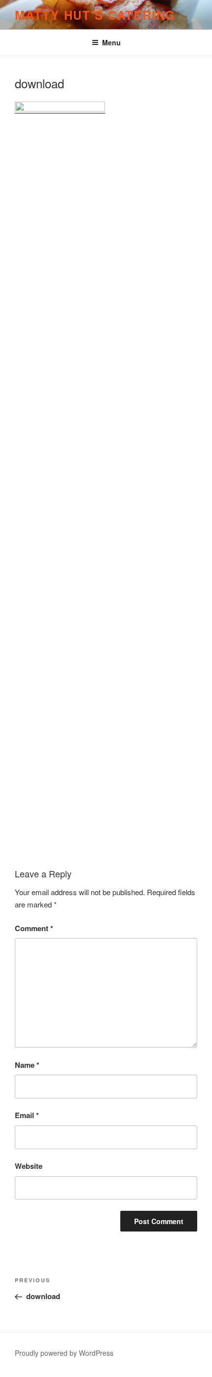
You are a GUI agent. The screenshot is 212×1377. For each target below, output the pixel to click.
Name (27, 1064)
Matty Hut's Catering (95, 14)
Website (28, 1165)
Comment (34, 928)
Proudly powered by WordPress (64, 1353)
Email (27, 1115)
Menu (111, 42)
